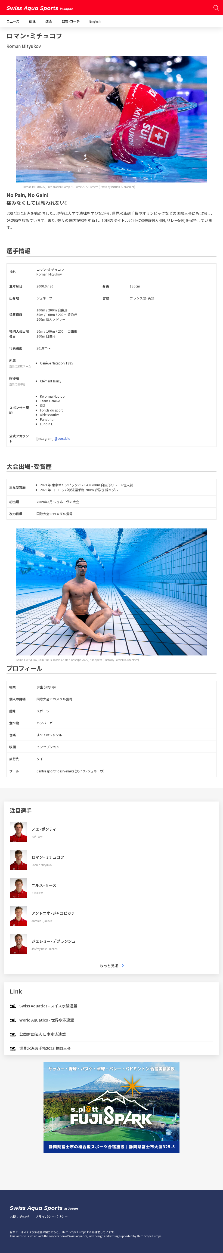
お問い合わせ (19, 1216)
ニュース (13, 21)
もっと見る (109, 965)
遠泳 (48, 21)
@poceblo (62, 438)
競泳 (32, 21)
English (95, 21)
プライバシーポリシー (51, 1216)
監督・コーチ (71, 21)
